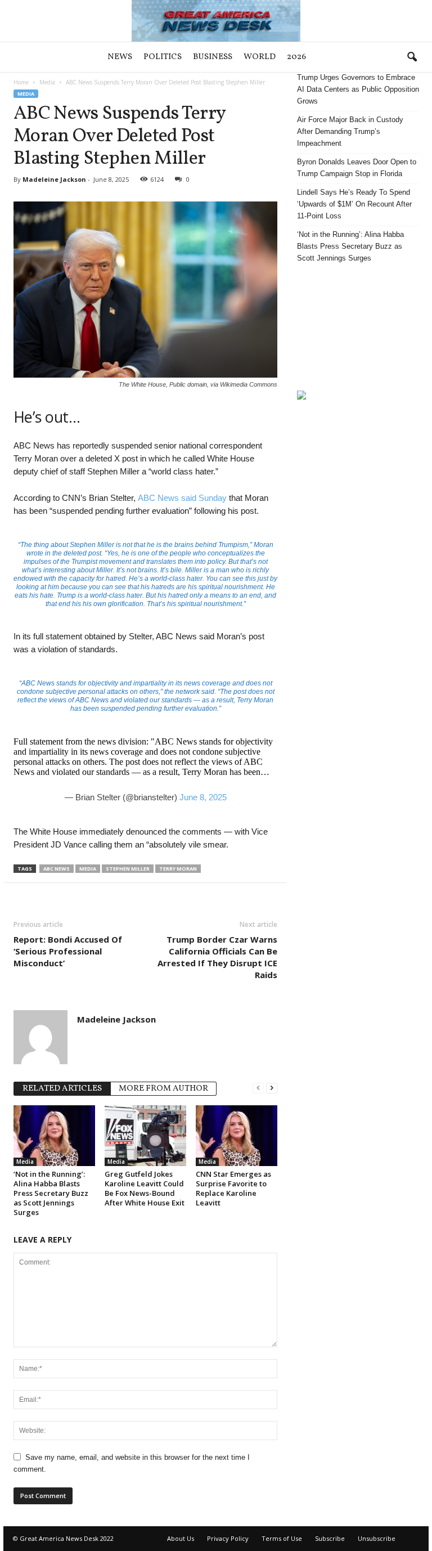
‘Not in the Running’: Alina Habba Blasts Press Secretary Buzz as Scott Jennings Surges (51, 1193)
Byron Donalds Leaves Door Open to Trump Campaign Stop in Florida (356, 168)
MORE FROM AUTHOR (163, 1089)
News (119, 57)
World (260, 57)
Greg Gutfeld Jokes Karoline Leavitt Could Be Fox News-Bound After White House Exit (144, 1188)
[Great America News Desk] (216, 21)
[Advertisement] (358, 327)
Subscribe (330, 1538)
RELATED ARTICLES (62, 1089)
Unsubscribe (376, 1538)
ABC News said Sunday (182, 498)
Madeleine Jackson (54, 179)
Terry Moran (178, 868)
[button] (411, 57)
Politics (162, 57)
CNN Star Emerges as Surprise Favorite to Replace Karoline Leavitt (233, 1188)
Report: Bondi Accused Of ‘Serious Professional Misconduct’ (68, 951)
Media (47, 82)
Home (21, 82)
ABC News (56, 868)
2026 (296, 57)
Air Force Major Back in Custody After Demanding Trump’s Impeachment (350, 131)
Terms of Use (282, 1538)
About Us (180, 1538)
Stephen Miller (128, 868)
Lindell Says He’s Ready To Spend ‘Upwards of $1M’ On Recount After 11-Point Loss (354, 204)
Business (212, 57)
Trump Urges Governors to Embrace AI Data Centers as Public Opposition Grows (358, 89)
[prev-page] (258, 1087)
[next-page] (271, 1087)
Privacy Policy (228, 1538)
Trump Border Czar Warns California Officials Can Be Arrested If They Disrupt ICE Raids (217, 957)
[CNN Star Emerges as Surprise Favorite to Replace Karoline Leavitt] (236, 1135)
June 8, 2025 (203, 797)
